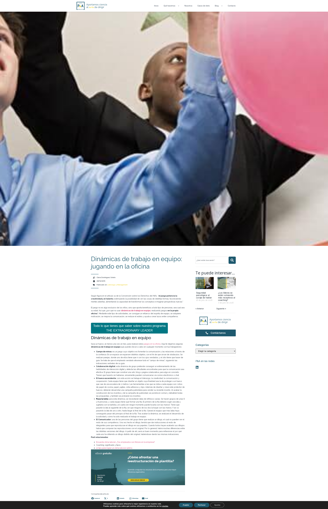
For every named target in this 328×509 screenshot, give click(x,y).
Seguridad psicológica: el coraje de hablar (204, 295)
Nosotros (188, 6)
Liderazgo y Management (117, 285)
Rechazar (202, 505)
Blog (217, 6)
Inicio (156, 6)
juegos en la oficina (152, 344)
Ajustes (217, 505)
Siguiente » (221, 309)
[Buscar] (232, 260)
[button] (96, 498)
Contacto (232, 6)
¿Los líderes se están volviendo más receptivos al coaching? (226, 296)
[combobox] (212, 260)
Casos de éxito (203, 6)
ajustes (165, 506)
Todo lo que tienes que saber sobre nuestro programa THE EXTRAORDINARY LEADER (129, 328)
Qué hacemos (169, 6)
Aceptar (186, 505)
